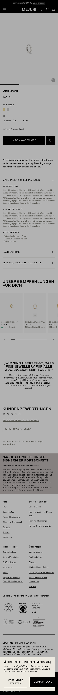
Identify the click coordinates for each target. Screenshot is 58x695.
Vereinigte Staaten (15, 682)
